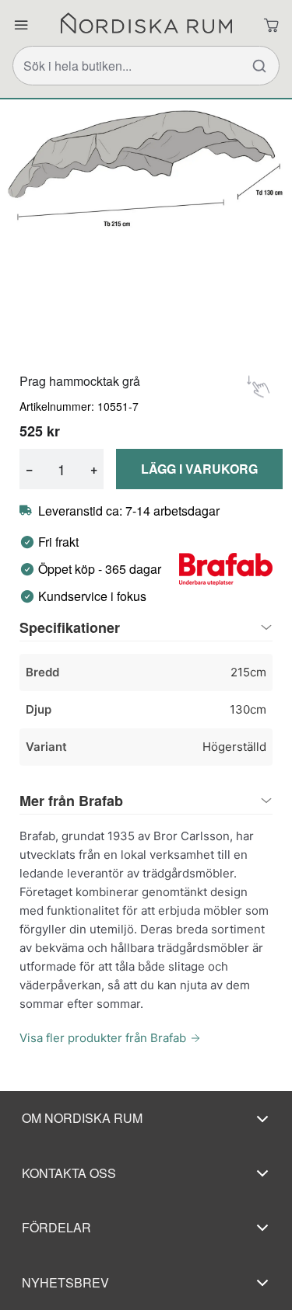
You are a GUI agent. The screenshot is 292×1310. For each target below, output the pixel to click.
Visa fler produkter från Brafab (102, 1037)
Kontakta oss (69, 1173)
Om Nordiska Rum (82, 1118)
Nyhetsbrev (65, 1282)
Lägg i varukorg (199, 469)
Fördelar (56, 1227)
